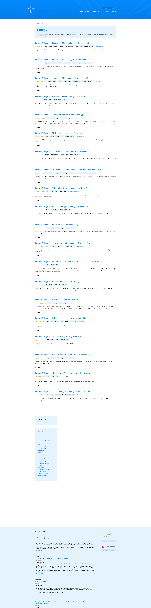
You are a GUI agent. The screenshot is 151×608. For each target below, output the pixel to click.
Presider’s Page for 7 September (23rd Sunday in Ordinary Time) (62, 391)
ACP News (40, 435)
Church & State (42, 446)
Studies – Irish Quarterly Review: (44, 538)
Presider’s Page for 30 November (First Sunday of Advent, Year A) (63, 206)
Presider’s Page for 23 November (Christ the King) (56, 225)
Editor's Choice (52, 62)
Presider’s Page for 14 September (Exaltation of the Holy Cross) (62, 373)
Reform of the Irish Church (44, 459)
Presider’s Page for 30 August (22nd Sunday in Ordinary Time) (62, 43)
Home (81, 11)
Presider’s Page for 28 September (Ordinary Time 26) (58, 336)
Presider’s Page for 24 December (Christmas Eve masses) (59, 133)
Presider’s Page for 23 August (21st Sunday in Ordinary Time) (61, 60)
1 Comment (72, 303)
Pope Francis (41, 454)
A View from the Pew (41, 581)
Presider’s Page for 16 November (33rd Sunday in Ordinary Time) (63, 243)
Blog (94, 11)
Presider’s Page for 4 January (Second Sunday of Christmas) (60, 96)
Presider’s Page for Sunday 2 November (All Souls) (57, 281)
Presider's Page (69, 46)
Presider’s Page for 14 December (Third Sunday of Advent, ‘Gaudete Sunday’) (68, 170)
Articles (40, 438)
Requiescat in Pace (42, 461)
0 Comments (99, 46)
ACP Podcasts (41, 437)
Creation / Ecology (53, 46)
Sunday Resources (88, 46)
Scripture (40, 465)
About (106, 11)
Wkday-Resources (42, 475)
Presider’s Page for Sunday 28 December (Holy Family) (59, 115)
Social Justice (41, 467)
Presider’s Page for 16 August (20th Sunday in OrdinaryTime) (61, 78)
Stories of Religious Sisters (44, 469)
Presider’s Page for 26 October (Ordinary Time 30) (56, 300)
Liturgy (61, 46)
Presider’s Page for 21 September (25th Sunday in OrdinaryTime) (63, 355)
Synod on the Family (43, 473)
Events (100, 11)
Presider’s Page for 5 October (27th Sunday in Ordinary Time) (61, 318)
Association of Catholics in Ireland (44, 441)
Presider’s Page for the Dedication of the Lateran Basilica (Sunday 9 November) (69, 261)
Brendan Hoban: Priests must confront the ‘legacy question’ (52, 558)
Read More (38, 54)
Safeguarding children (43, 463)
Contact (113, 11)
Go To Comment (40, 550)
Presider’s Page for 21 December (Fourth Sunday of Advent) (61, 151)
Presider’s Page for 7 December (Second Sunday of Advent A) (61, 188)
